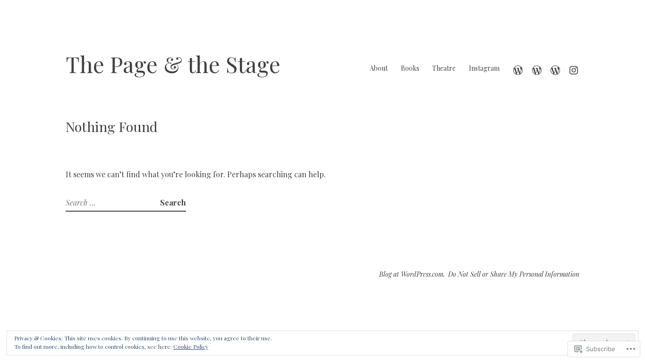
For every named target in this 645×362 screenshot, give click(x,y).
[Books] (537, 68)
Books (410, 68)
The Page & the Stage (173, 64)
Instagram (484, 68)
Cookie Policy (190, 346)
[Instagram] (573, 68)
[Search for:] (113, 202)
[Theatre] (555, 68)
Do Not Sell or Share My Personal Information (513, 274)
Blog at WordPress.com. (412, 274)
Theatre (444, 68)
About (379, 68)
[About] (518, 68)
